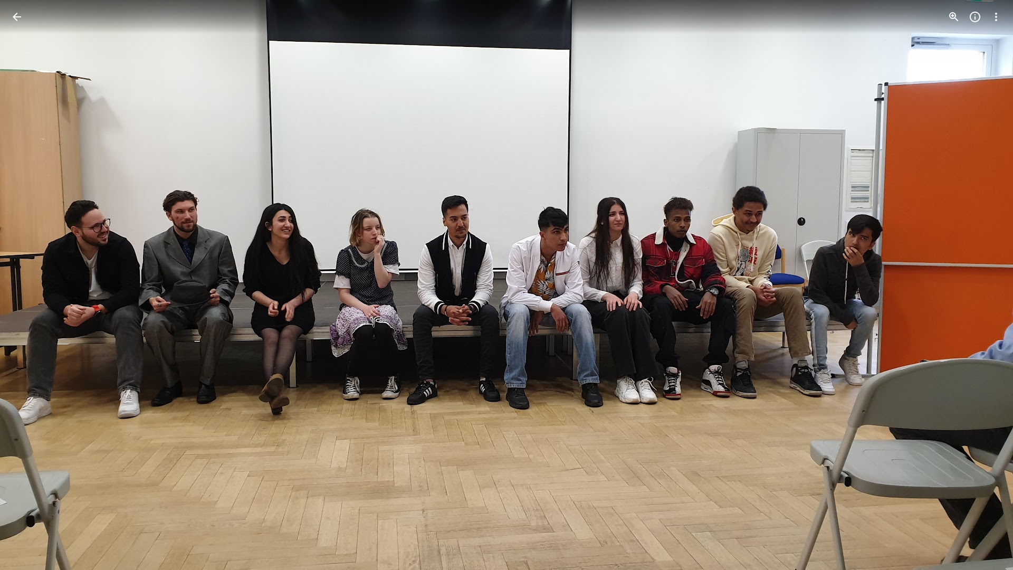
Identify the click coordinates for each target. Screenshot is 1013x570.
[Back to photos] (17, 17)
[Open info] (975, 16)
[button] (29, 285)
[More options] (996, 16)
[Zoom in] (953, 16)
